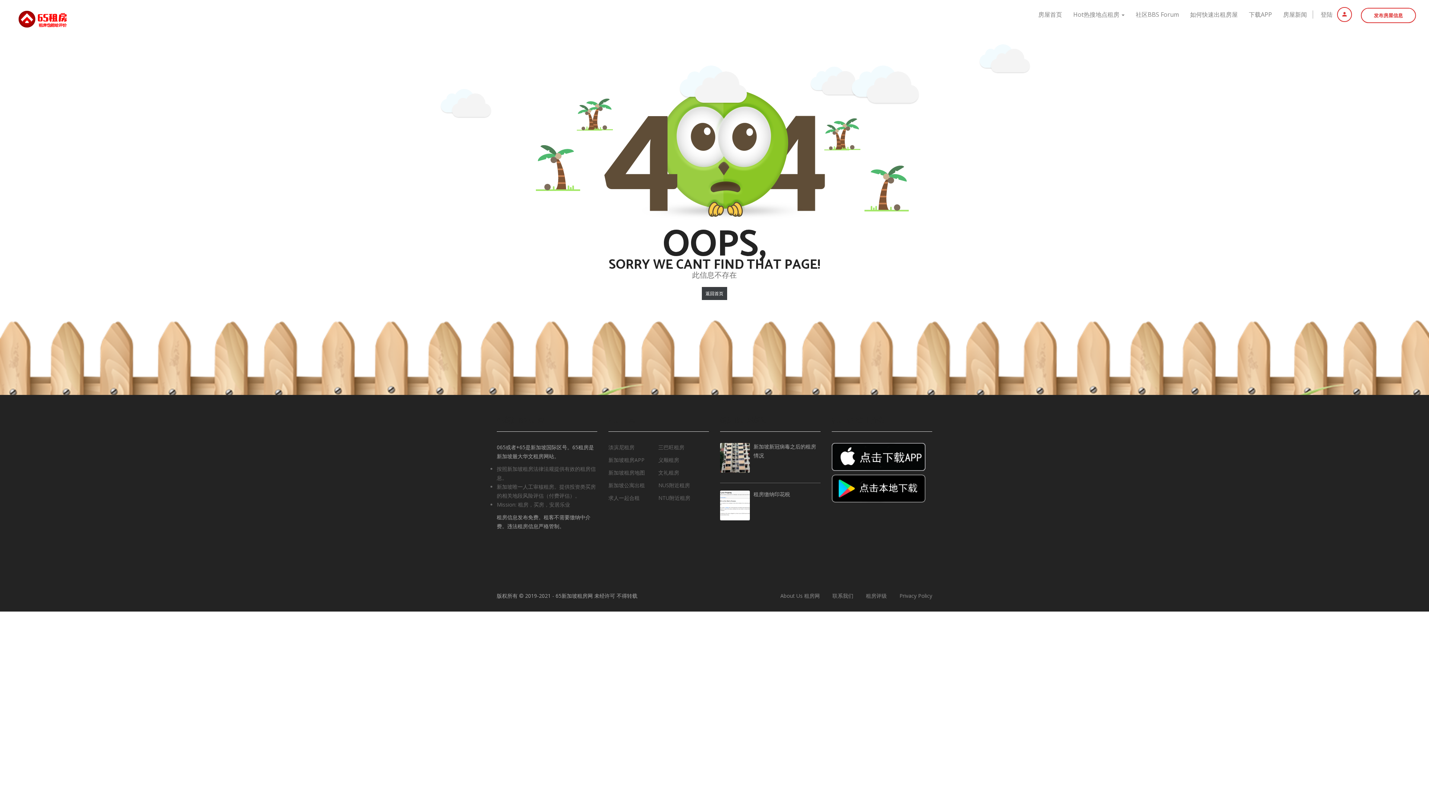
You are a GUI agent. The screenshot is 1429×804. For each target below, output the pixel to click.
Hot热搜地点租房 (1097, 14)
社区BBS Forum (1157, 14)
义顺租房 (668, 459)
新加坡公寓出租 (626, 485)
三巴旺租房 (671, 447)
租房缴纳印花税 (772, 495)
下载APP (1260, 14)
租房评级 (876, 595)
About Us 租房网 (800, 595)
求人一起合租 (624, 497)
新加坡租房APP (626, 459)
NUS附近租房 (674, 485)
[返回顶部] (1405, 757)
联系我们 (842, 595)
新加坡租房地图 (626, 472)
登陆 (1327, 14)
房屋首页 (1050, 14)
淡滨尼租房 (621, 447)
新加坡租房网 (577, 595)
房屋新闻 (1295, 14)
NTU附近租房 (674, 497)
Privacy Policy (915, 595)
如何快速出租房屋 (1214, 14)
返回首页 (714, 293)
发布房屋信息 (1388, 15)
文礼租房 (668, 472)
